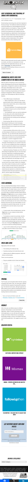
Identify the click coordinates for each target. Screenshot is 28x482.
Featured (12, 469)
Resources (21, 470)
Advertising (9, 468)
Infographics (23, 469)
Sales (25, 470)
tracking (10, 20)
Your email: (14, 429)
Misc (5, 470)
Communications (19, 468)
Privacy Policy (15, 439)
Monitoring (12, 470)
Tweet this (21, 300)
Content (23, 468)
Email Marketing (18, 18)
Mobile (8, 470)
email (2, 20)
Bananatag (7, 65)
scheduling (6, 20)
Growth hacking (18, 469)
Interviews (2, 470)
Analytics (13, 468)
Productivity (16, 470)
